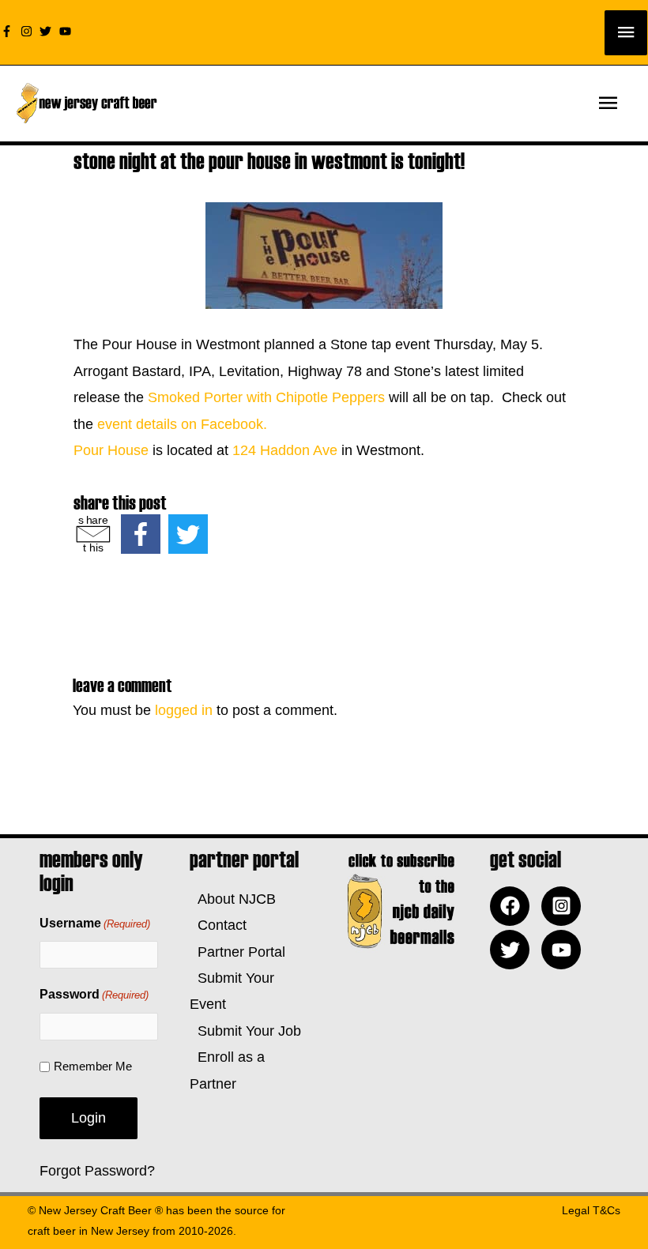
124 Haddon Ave (286, 450)
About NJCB (233, 899)
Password (94, 994)
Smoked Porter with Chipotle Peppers (266, 397)
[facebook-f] (9, 31)
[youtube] (67, 31)
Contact (218, 925)
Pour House (111, 450)
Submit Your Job (245, 1031)
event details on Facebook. (182, 424)
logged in (184, 710)
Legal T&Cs (591, 1210)
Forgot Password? (97, 1171)
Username (95, 923)
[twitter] (47, 31)
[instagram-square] (565, 906)
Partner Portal (237, 952)
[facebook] (513, 906)
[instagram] (28, 31)
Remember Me (93, 1066)
